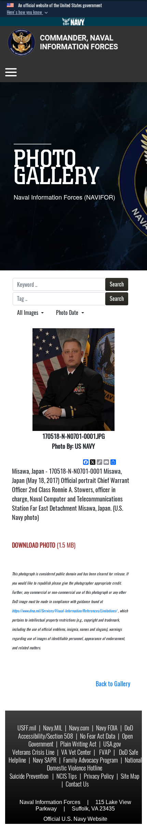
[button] (28, 12)
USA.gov (112, 744)
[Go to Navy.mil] (73, 21)
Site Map (130, 776)
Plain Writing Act (78, 744)
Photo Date (68, 312)
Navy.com (79, 728)
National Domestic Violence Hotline (94, 764)
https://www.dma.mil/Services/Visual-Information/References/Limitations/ (64, 610)
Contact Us (77, 784)
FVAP (105, 752)
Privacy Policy (99, 776)
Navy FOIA (107, 728)
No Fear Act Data (97, 736)
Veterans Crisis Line (33, 752)
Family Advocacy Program (90, 760)
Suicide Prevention (30, 776)
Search (117, 284)
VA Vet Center (76, 752)
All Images (28, 312)
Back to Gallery (113, 683)
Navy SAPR (44, 760)
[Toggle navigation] (11, 72)
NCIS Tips (66, 776)
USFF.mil (26, 728)
